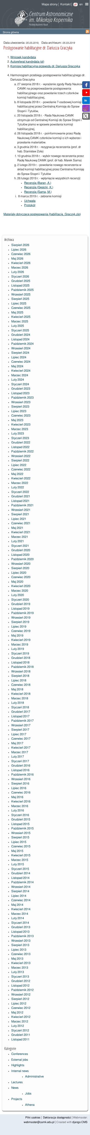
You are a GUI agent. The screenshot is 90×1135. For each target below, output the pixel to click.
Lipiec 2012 (18, 1003)
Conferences (19, 1054)
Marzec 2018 (19, 698)
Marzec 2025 (19, 321)
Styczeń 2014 (20, 922)
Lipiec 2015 (18, 842)
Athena (30, 1104)
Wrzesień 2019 (20, 617)
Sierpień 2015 (20, 837)
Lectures (17, 1082)
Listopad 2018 (20, 662)
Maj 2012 (17, 1012)
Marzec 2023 (19, 429)
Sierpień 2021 (20, 514)
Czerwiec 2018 (20, 684)
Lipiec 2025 (18, 303)
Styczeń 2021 (20, 545)
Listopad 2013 (20, 931)
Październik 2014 (22, 882)
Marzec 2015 (19, 860)
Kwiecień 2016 (20, 801)
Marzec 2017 (19, 752)
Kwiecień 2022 (20, 478)
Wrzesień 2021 (20, 510)
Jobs (28, 1093)
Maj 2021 (17, 528)
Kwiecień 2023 (20, 424)
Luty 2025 (17, 325)
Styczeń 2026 (20, 276)
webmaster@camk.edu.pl (39, 1122)
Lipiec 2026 (18, 249)
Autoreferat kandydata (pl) (27, 61)
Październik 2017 (22, 720)
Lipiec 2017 (18, 734)
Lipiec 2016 (18, 788)
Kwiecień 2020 (20, 586)
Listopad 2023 (20, 393)
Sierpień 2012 (20, 999)
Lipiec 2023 (18, 411)
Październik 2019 (22, 613)
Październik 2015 (22, 828)
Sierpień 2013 (20, 945)
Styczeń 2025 (20, 330)
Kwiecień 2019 (20, 640)
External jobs (19, 1059)
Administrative (34, 1076)
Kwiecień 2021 (20, 532)
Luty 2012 (17, 1026)
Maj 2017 (17, 743)
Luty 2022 (17, 487)
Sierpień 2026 (20, 245)
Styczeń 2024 (20, 384)
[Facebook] (85, 86)
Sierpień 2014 (20, 891)
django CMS (79, 1122)
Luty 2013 (17, 972)
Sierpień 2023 (20, 406)
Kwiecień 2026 (20, 263)
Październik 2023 (22, 397)
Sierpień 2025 (20, 299)
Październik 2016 (22, 774)
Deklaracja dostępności (57, 1117)
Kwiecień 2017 (20, 747)
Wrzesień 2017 (20, 725)
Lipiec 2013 (18, 949)
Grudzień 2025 (20, 281)
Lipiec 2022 (18, 465)
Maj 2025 (17, 312)
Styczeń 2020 (20, 599)
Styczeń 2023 (20, 438)
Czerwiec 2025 (20, 308)
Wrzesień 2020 (20, 563)
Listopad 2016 (20, 770)
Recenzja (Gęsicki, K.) (38, 187)
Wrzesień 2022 (20, 456)
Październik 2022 (22, 451)
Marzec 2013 (19, 967)
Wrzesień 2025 (20, 294)
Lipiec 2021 (18, 519)
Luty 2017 (17, 756)
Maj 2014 (17, 904)
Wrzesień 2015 (20, 833)
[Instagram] (85, 109)
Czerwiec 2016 (20, 792)
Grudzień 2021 (20, 496)
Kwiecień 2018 (20, 693)
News (14, 1087)
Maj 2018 (17, 689)
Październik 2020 (22, 559)
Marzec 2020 (19, 590)
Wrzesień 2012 (20, 994)
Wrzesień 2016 (20, 779)
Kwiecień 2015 (20, 855)
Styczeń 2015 (20, 869)
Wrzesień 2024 (20, 348)
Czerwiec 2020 (20, 577)
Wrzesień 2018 (20, 671)
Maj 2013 (17, 958)
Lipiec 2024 (18, 357)
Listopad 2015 (20, 824)
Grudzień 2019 (20, 604)
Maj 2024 (17, 366)
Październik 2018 (22, 667)
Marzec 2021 (19, 537)
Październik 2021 (22, 505)
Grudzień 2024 (20, 334)
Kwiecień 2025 (20, 317)
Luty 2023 (17, 433)
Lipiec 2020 (18, 572)
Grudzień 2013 (20, 927)
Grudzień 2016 (20, 765)
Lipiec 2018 (18, 680)
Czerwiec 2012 (20, 1008)
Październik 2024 (22, 343)
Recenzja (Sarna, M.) (38, 192)
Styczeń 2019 (20, 653)
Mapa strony (50, 4)
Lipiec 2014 (18, 896)
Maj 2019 (17, 635)
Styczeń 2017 (20, 761)
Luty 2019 (17, 649)
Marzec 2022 (19, 483)
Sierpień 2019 (20, 622)
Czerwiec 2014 (20, 900)
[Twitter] (85, 117)
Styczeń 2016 (20, 815)
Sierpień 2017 (20, 729)
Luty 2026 (17, 272)
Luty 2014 (17, 918)
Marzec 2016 (19, 806)
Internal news (20, 1071)
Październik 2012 (22, 990)
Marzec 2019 (19, 644)
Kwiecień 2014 (20, 909)
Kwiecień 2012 (20, 1017)
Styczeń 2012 (20, 1030)
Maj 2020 (17, 581)
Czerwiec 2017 (20, 738)
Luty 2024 (17, 379)
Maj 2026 (17, 258)
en (81, 4)
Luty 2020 (17, 595)
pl (75, 4)
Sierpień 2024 (20, 352)
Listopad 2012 (20, 985)
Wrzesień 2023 (20, 402)
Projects (16, 1099)
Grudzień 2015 (20, 819)
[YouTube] (86, 94)
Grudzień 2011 (20, 1035)
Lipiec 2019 (18, 626)
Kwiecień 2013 (20, 963)
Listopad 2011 (20, 1039)
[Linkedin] (85, 101)
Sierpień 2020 (20, 568)
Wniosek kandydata (23, 57)
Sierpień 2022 (20, 460)
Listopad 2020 (20, 554)
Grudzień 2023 (20, 388)
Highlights (17, 1065)
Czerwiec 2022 (20, 469)
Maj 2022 (17, 474)
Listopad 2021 (20, 501)
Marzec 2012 (19, 1021)
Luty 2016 (17, 810)
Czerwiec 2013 (20, 954)
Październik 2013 (22, 936)
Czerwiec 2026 (20, 254)
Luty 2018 (17, 702)
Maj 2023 (17, 420)
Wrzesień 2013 (20, 940)
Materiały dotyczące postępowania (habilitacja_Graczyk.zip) (42, 214)
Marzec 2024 (19, 375)
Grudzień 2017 (20, 711)
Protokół (29, 205)
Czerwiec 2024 (20, 361)
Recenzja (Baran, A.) (37, 183)
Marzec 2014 (19, 913)
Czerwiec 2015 (20, 846)
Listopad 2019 (20, 608)
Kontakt (65, 4)
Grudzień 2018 (20, 658)
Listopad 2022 (20, 447)
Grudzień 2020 (20, 550)
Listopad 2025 (20, 285)
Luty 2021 (17, 541)
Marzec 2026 (19, 267)
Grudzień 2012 (20, 981)
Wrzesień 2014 (20, 887)
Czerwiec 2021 (20, 523)
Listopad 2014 (20, 878)
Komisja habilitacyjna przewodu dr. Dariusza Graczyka (45, 66)
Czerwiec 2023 (20, 415)
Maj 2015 (17, 851)
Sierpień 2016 (20, 783)
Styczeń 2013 (20, 976)
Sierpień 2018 (20, 676)
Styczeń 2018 (20, 707)
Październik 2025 (22, 290)
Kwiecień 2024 (20, 370)
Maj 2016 (17, 797)
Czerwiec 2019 (20, 631)
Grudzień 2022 (20, 442)
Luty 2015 (17, 864)
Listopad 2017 (20, 716)
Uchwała (29, 201)
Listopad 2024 (20, 339)
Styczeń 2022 (20, 492)
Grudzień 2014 (20, 873)
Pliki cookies (32, 1117)
